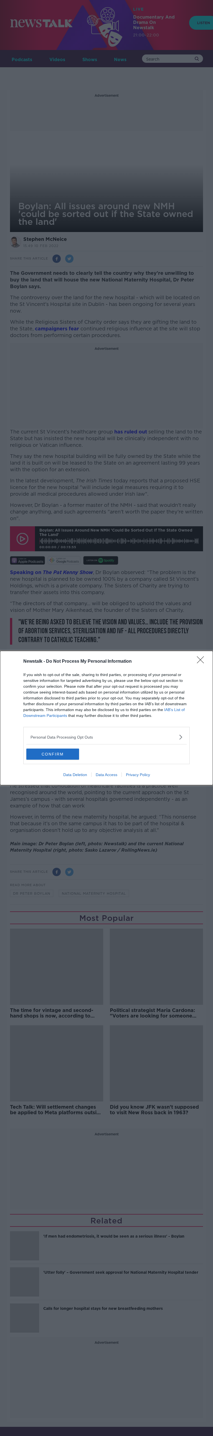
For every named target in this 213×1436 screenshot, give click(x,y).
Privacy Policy (138, 774)
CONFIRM (53, 754)
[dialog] (106, 718)
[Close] (202, 661)
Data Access (106, 774)
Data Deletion (75, 774)
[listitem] (106, 737)
